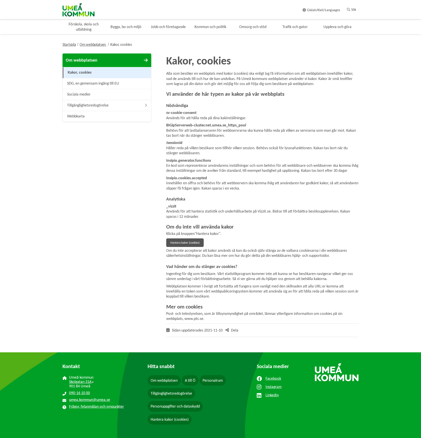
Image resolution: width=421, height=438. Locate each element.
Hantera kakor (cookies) (185, 243)
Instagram (274, 386)
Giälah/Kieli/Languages (323, 10)
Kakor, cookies (121, 44)
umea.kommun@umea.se (89, 399)
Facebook (273, 378)
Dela (234, 330)
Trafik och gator (295, 26)
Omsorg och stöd (252, 26)
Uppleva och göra (337, 26)
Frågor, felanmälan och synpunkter (96, 406)
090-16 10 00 (79, 393)
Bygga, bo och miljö (126, 26)
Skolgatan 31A (101, 381)
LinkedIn (272, 395)
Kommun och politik (210, 26)
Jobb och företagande (168, 26)
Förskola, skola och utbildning (84, 27)
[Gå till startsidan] (78, 9)
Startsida (69, 44)
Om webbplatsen (95, 44)
